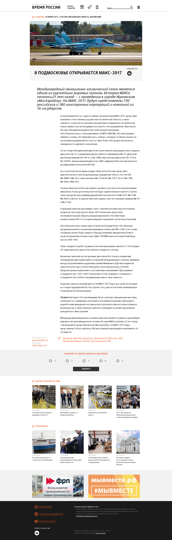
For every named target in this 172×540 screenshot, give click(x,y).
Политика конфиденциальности (86, 516)
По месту (97, 7)
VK (129, 73)
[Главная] (46, 6)
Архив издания (45, 507)
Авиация (67, 338)
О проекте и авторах (47, 521)
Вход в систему (101, 533)
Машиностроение (83, 338)
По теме (89, 7)
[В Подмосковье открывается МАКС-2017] (86, 43)
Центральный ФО (101, 341)
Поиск (109, 8)
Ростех (86, 341)
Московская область (105, 338)
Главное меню (138, 7)
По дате (82, 7)
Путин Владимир (72, 341)
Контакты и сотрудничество (51, 514)
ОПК (120, 338)
